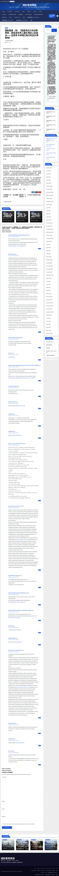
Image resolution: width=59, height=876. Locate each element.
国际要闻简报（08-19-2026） (36, 842)
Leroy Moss (48, 148)
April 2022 (48, 327)
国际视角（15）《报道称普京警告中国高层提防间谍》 (7, 216)
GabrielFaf (10, 431)
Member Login (12, 14)
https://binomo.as (11, 357)
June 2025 (48, 210)
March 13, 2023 (21, 218)
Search (48, 26)
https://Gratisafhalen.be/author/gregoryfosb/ (17, 235)
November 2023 (49, 269)
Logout (4, 14)
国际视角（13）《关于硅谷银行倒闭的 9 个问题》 (35, 216)
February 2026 (49, 186)
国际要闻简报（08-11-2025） (8, 20)
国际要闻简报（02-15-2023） (33, 17)
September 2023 (49, 275)
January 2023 (49, 299)
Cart (23, 11)
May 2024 (48, 250)
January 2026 (49, 189)
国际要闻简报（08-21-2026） (8, 842)
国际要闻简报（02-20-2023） (51, 140)
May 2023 (48, 287)
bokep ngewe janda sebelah (14, 337)
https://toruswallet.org (20, 742)
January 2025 (49, 226)
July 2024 (48, 244)
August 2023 (49, 278)
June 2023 (48, 284)
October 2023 (49, 272)
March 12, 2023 (35, 218)
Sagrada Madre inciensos (13, 575)
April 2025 (48, 216)
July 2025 (48, 207)
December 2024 (49, 229)
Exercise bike (11, 723)
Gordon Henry (49, 152)
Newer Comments (6, 231)
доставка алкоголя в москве (14, 506)
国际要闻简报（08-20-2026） (22, 842)
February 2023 (49, 296)
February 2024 (49, 259)
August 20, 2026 (21, 844)
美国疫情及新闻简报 (50, 355)
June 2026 (48, 173)
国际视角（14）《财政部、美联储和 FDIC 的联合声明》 (21, 216)
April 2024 (48, 253)
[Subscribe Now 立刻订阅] (54, 30)
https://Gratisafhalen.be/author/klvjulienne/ (17, 592)
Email (3, 808)
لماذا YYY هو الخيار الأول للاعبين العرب (15, 443)
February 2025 (49, 223)
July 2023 (48, 281)
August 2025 (49, 204)
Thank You (17, 17)
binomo (10, 353)
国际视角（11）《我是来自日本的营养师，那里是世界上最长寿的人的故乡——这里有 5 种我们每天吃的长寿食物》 (21, 34)
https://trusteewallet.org (16, 435)
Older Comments (6, 230)
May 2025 (48, 213)
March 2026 (48, 183)
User (23, 17)
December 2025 (49, 192)
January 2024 (49, 262)
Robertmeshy (11, 254)
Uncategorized (49, 341)
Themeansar (20, 871)
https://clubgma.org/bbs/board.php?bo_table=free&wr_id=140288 (21, 377)
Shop (10, 17)
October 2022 (49, 308)
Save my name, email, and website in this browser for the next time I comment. (19, 824)
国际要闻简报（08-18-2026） (51, 842)
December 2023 (49, 266)
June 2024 (48, 247)
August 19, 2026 (36, 844)
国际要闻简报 (29, 5)
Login (34, 11)
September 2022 (49, 312)
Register (4, 17)
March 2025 (48, 219)
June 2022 (48, 321)
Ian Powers (48, 157)
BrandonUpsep (11, 401)
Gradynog (10, 414)
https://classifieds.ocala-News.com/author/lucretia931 (20, 610)
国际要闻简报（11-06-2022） (22, 20)
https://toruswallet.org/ (20, 405)
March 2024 (48, 256)
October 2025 (49, 198)
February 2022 (49, 333)
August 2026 (49, 167)
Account (9, 11)
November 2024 (49, 232)
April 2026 (48, 180)
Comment (4, 777)
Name (3, 801)
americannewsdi (9, 40)
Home (3, 11)
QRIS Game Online (50, 138)
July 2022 (48, 318)
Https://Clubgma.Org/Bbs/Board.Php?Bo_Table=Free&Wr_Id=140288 (23, 365)
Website (3, 816)
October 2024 (49, 235)
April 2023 (48, 290)
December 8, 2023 (8, 218)
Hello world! (48, 146)
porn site (10, 751)
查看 (31, 20)
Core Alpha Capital (12, 386)
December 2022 (49, 302)
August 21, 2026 (7, 844)
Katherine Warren (49, 144)
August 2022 (49, 315)
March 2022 (48, 330)
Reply (39, 248)
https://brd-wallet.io (18, 642)
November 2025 (49, 195)
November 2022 (49, 305)
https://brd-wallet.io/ (17, 629)
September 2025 (49, 201)
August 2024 (49, 241)
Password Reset (38, 14)
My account (28, 14)
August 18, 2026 (50, 844)
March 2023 (48, 293)
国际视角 (5, 212)
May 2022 (48, 324)
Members (20, 14)
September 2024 (49, 238)
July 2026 (48, 170)
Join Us (29, 11)
